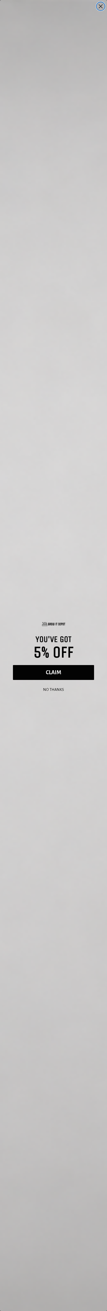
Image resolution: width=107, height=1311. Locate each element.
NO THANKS (53, 689)
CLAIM (53, 672)
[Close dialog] (100, 6)
